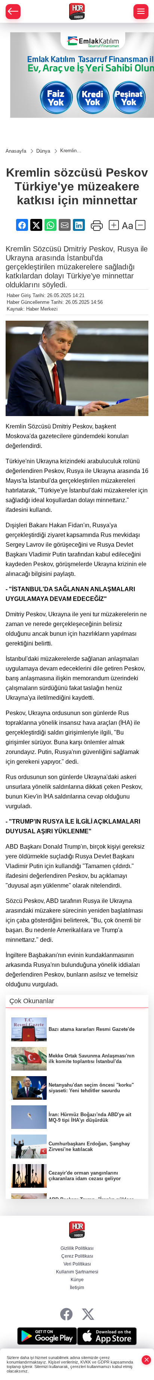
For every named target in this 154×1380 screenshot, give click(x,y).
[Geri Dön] (13, 11)
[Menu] (140, 11)
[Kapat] (146, 1360)
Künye (77, 1279)
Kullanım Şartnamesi (77, 1271)
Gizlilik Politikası (77, 1248)
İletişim (77, 1287)
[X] (88, 1315)
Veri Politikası (77, 1264)
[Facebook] (66, 1315)
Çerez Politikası (77, 1256)
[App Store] (107, 1336)
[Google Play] (47, 1336)
